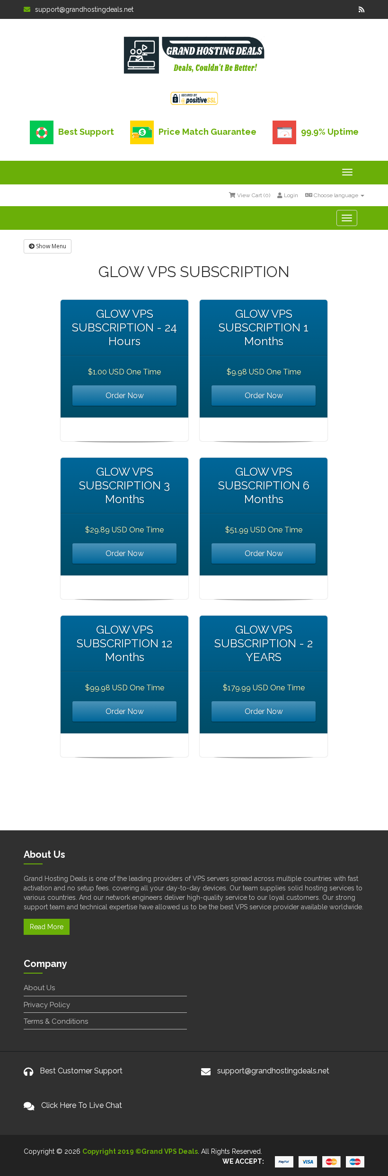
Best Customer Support (81, 1070)
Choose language (336, 195)
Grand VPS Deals (169, 1151)
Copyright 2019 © (111, 1151)
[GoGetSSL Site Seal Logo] (194, 96)
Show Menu (50, 246)
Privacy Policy (47, 1005)
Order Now (125, 395)
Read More (46, 927)
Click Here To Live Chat (81, 1105)
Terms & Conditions (56, 1021)
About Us (39, 988)
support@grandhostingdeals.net (84, 9)
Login (290, 195)
